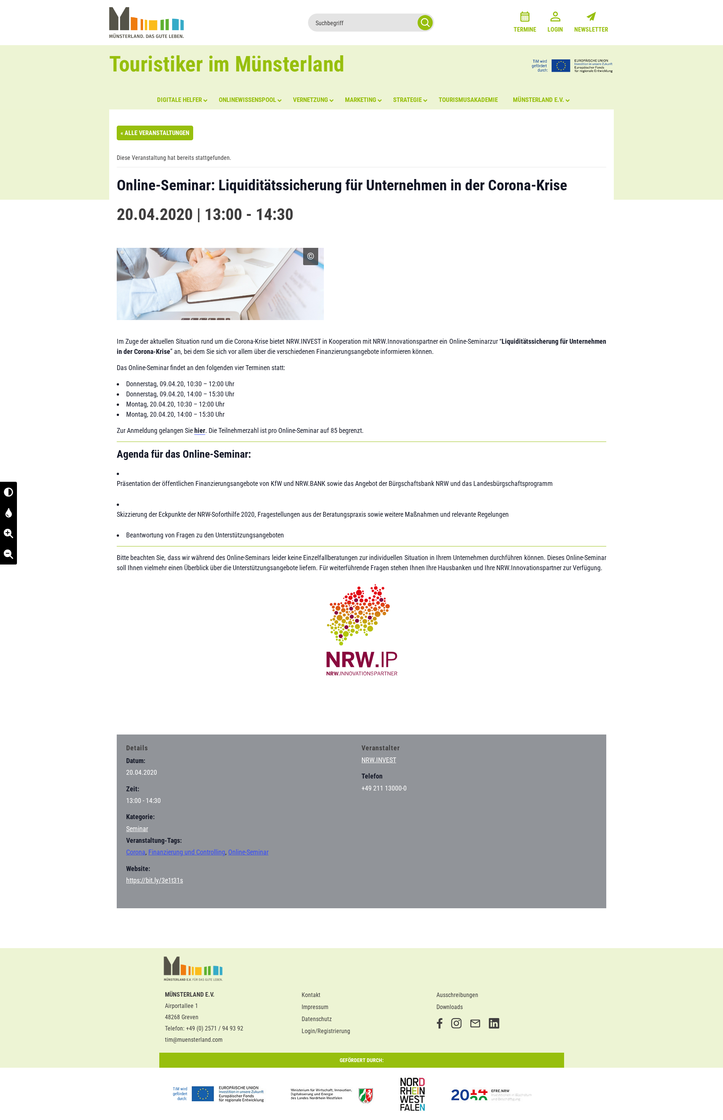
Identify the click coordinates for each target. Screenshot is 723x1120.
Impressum (315, 1007)
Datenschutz (317, 1019)
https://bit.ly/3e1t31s (154, 880)
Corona (135, 852)
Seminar (137, 829)
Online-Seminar (248, 852)
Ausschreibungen (457, 995)
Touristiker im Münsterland (227, 64)
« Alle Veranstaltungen (154, 133)
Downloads (449, 1007)
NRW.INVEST (379, 760)
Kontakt (311, 995)
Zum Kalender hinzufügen (156, 714)
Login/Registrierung (326, 1031)
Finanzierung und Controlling (186, 852)
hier (199, 430)
